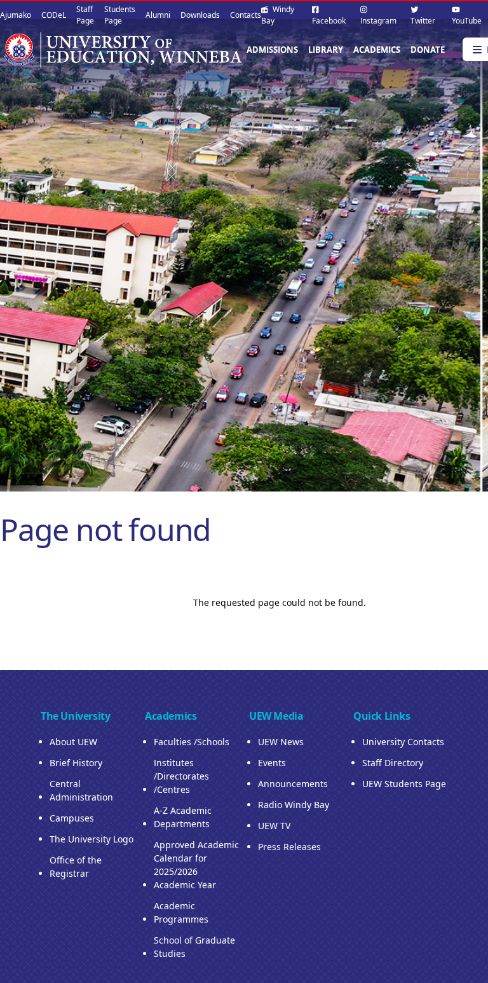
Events (272, 763)
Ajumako (15, 15)
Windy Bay (277, 15)
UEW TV (274, 826)
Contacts (245, 15)
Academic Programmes (181, 912)
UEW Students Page (404, 784)
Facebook (329, 20)
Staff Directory (392, 763)
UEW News (281, 742)
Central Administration (81, 790)
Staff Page (85, 15)
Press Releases (289, 847)
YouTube (467, 20)
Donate (427, 49)
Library (325, 49)
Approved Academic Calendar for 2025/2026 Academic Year (196, 865)
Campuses (72, 818)
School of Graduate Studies (194, 946)
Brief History (76, 763)
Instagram (378, 20)
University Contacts (403, 742)
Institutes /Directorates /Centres (181, 776)
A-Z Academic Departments (183, 817)
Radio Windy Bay (293, 805)
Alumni (158, 15)
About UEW (73, 742)
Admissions (272, 49)
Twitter (422, 20)
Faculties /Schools (191, 742)
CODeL (53, 15)
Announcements (293, 784)
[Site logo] (122, 49)
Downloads (200, 15)
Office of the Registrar (76, 866)
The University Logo (91, 839)
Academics (376, 49)
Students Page (119, 15)
